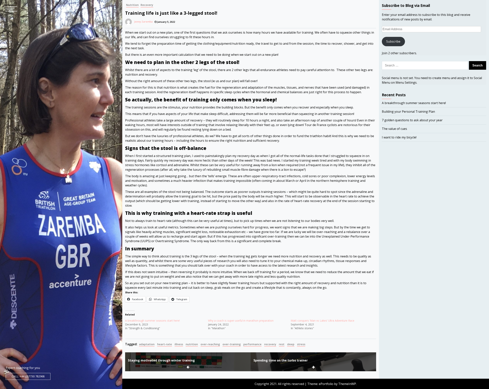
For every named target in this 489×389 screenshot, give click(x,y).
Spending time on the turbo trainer (280, 360)
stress (301, 344)
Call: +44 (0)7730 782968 (28, 376)
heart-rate (164, 344)
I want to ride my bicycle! (399, 137)
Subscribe (393, 41)
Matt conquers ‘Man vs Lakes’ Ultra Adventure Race (322, 320)
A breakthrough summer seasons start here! (152, 320)
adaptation (147, 344)
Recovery (147, 5)
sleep (290, 344)
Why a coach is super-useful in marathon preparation (241, 320)
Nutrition (132, 5)
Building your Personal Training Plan (408, 111)
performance (252, 344)
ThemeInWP (347, 384)
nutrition (192, 344)
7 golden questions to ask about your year (412, 120)
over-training (232, 344)
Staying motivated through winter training (161, 360)
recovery (270, 344)
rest (281, 344)
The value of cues (394, 129)
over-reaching (210, 344)
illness (179, 344)
